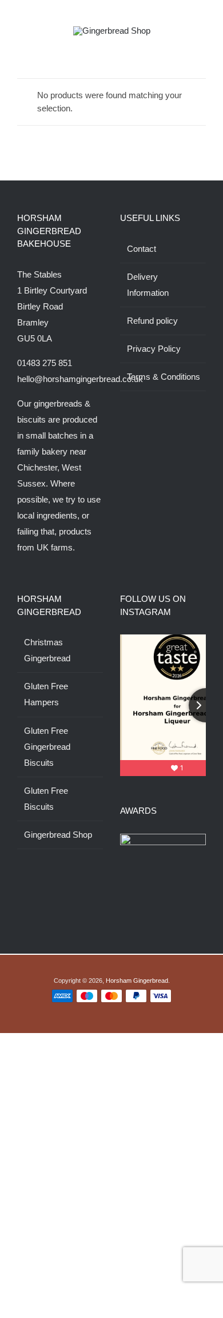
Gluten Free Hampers (46, 694)
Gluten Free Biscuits (46, 798)
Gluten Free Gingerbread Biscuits (47, 747)
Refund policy (152, 321)
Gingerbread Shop (58, 834)
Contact (141, 249)
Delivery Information (148, 285)
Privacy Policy (154, 348)
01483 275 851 (44, 363)
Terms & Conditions (163, 376)
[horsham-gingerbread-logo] (111, 30)
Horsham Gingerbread (137, 980)
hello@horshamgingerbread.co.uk (80, 379)
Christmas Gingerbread (47, 650)
